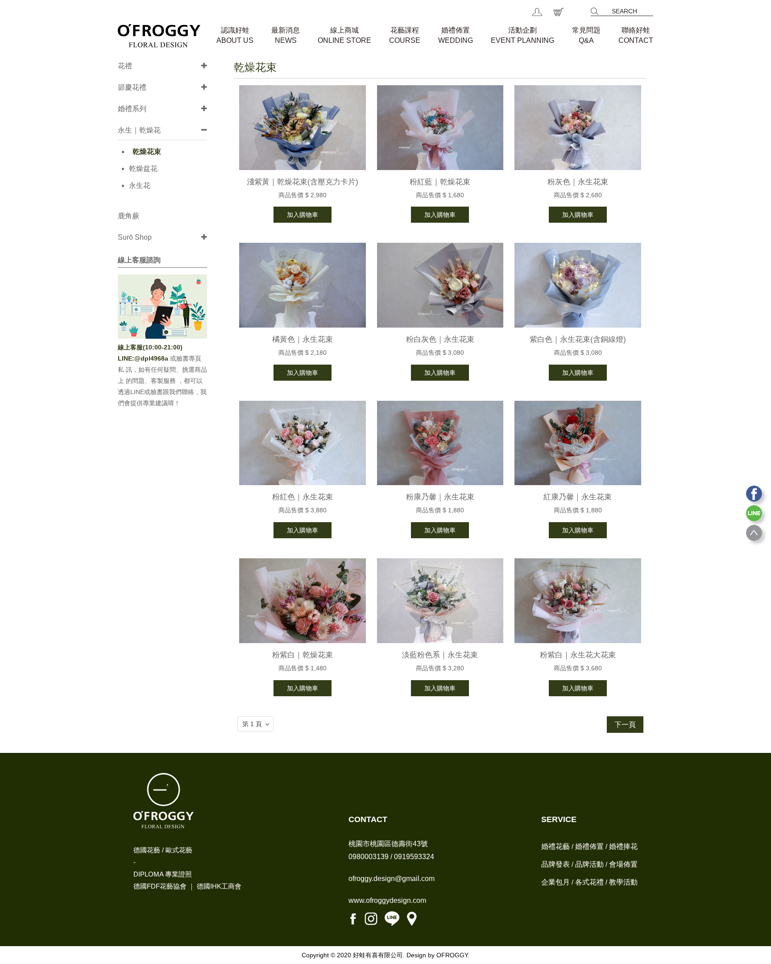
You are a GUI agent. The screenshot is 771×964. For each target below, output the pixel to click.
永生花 (139, 185)
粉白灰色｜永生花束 (440, 339)
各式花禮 (589, 882)
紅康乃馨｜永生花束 (577, 497)
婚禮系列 (132, 108)
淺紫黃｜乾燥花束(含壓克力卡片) (302, 182)
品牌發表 (555, 864)
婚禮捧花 (623, 846)
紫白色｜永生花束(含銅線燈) (578, 339)
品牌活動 (589, 864)
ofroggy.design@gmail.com (391, 878)
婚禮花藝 (555, 846)
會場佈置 (623, 864)
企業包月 (555, 882)
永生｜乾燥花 (139, 130)
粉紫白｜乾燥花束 (302, 655)
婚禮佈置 (589, 846)
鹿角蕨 (128, 216)
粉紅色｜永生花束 (302, 497)
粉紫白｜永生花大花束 (578, 655)
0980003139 (368, 856)
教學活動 (623, 882)
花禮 (125, 66)
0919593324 (414, 856)
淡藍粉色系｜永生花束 (440, 655)
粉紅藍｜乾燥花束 (440, 182)
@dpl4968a (152, 358)
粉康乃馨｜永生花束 (440, 497)
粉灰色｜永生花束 (577, 182)
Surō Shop (135, 237)
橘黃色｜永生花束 (302, 339)
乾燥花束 (147, 151)
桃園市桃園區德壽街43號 (388, 844)
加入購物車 (302, 214)
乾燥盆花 (143, 168)
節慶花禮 (132, 87)
